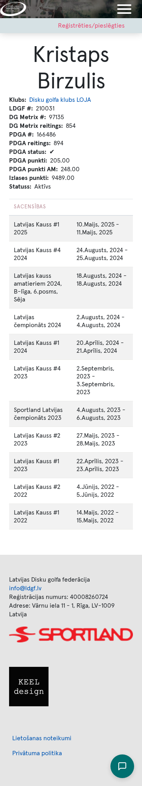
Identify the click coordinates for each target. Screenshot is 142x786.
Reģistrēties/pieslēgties (91, 25)
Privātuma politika (37, 753)
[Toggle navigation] (124, 9)
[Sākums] (16, 9)
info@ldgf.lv (25, 588)
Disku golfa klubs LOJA (60, 100)
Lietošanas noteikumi (41, 738)
